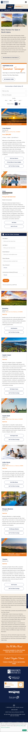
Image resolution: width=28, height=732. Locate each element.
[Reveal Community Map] (19, 104)
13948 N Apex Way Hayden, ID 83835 (14, 419)
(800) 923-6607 (14, 709)
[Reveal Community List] (16, 104)
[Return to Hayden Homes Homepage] (5, 2)
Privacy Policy (20, 725)
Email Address (6, 251)
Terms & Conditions (5, 727)
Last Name (5, 245)
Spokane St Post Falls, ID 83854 (13, 131)
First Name (5, 238)
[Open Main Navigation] (26, 2)
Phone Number (6, 258)
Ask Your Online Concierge (27, 600)
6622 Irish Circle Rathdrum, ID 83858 (14, 311)
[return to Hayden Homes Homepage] (14, 673)
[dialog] (14, 727)
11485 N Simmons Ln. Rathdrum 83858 (14, 465)
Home (2, 10)
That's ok (24, 730)
